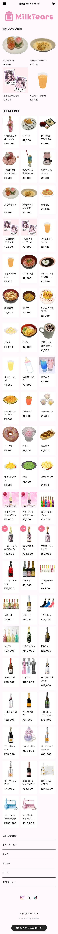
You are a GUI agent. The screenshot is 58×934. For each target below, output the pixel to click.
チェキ (5, 854)
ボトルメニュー (9, 844)
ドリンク (6, 863)
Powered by (25, 918)
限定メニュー (8, 882)
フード (5, 872)
